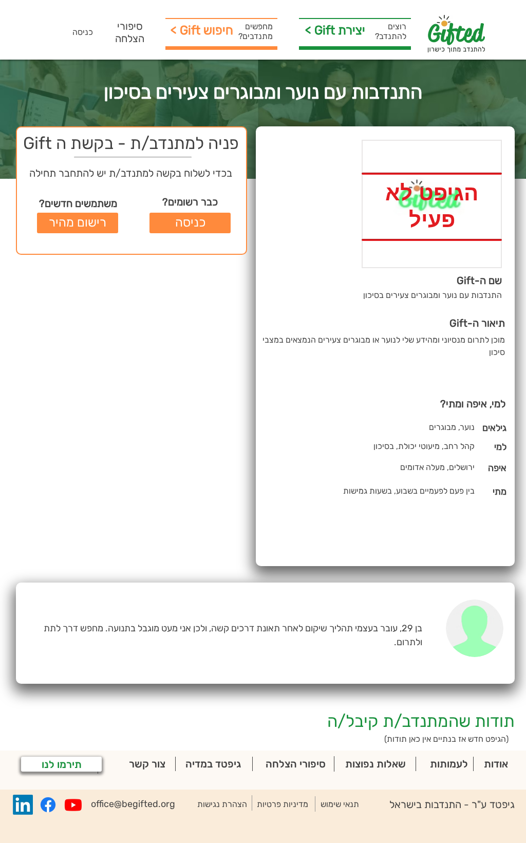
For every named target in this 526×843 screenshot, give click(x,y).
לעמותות (449, 764)
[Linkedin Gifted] (23, 805)
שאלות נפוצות (375, 764)
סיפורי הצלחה (129, 32)
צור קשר (147, 764)
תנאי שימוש (340, 804)
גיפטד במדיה (213, 764)
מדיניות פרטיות (282, 804)
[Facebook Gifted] (48, 805)
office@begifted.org (133, 804)
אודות (496, 764)
